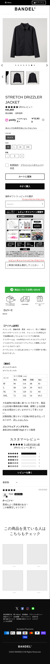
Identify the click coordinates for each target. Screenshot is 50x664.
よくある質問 (7, 621)
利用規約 (14, 165)
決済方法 (35, 617)
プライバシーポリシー (31, 165)
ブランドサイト (26, 617)
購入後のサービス (9, 619)
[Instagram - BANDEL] (27, 608)
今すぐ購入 (25, 186)
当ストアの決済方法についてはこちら (21, 128)
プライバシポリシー (35, 614)
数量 (6, 152)
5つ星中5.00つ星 (32, 444)
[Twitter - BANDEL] (17, 608)
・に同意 (27, 167)
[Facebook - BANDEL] (22, 608)
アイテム (40, 3)
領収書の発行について (23, 619)
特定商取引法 (7, 614)
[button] (12, 107)
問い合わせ (17, 614)
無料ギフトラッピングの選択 (19, 196)
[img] (9, 490)
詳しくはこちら (20, 420)
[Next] (47, 65)
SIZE (7, 143)
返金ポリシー (7, 617)
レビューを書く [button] (25, 472)
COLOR (8, 133)
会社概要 (16, 617)
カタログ (35, 619)
